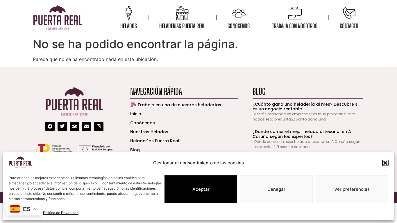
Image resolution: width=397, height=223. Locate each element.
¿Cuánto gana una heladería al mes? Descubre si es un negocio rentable (305, 106)
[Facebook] (50, 126)
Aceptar (201, 189)
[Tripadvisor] (74, 126)
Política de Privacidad (60, 213)
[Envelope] (86, 126)
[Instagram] (98, 126)
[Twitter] (62, 126)
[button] (385, 163)
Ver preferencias (352, 189)
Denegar (276, 189)
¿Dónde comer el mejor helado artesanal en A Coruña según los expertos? (302, 134)
